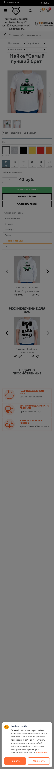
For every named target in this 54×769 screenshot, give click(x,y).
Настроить (41, 753)
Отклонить (39, 761)
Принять (15, 761)
